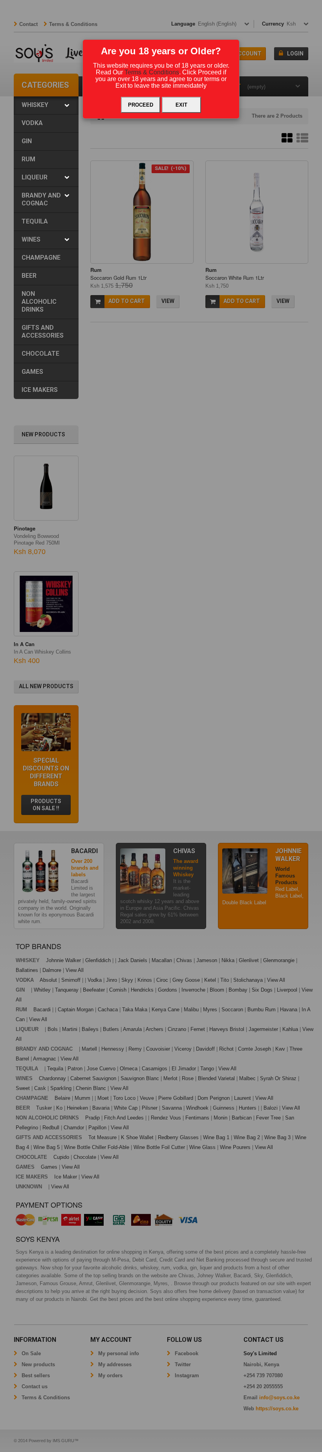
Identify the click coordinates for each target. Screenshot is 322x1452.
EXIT (181, 105)
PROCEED (140, 105)
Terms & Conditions (151, 72)
